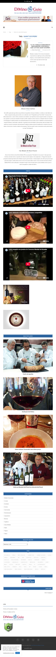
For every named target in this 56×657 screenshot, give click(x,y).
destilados (36, 557)
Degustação (28, 557)
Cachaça (49, 555)
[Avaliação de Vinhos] (28, 377)
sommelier (14, 566)
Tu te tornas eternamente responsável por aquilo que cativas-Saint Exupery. (40, 46)
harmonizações (24, 562)
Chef (19, 557)
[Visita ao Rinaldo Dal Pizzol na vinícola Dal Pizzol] (28, 453)
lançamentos (40, 562)
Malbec (47, 562)
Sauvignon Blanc (41, 564)
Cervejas (6, 501)
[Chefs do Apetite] (28, 340)
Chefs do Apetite (28, 374)
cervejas (6, 557)
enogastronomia (15, 559)
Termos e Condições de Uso (9, 612)
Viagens (6, 530)
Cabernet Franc (31, 555)
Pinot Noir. (18, 564)
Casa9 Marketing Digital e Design (37, 645)
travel (25, 566)
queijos (30, 564)
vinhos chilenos (18, 569)
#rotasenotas (7, 555)
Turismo (34, 566)
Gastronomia (7, 509)
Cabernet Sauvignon (41, 555)
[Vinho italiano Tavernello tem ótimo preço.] (28, 415)
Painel (5, 527)
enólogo (30, 559)
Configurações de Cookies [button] (8, 653)
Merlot (5, 564)
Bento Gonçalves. (21, 555)
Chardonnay (12, 557)
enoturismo (23, 559)
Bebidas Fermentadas (8, 498)
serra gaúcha (7, 566)
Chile (23, 557)
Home (4, 32)
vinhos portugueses (28, 569)
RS (34, 564)
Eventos (6, 507)
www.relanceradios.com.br (30, 160)
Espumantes (36, 559)
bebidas (14, 555)
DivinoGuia (43, 557)
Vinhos (5, 533)
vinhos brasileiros (8, 569)
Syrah (20, 566)
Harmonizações (7, 512)
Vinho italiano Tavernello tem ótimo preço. (28, 449)
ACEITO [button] (17, 652)
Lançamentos (7, 515)
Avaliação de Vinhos (28, 411)
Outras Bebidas (7, 524)
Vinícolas (43, 569)
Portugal (24, 564)
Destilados (6, 504)
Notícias (40, 42)
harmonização (15, 562)
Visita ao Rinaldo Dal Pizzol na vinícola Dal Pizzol (28, 487)
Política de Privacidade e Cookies (10, 609)
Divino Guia (6, 559)
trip (30, 566)
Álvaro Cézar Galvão (36, 50)
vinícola (37, 569)
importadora (32, 562)
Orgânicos (6, 521)
